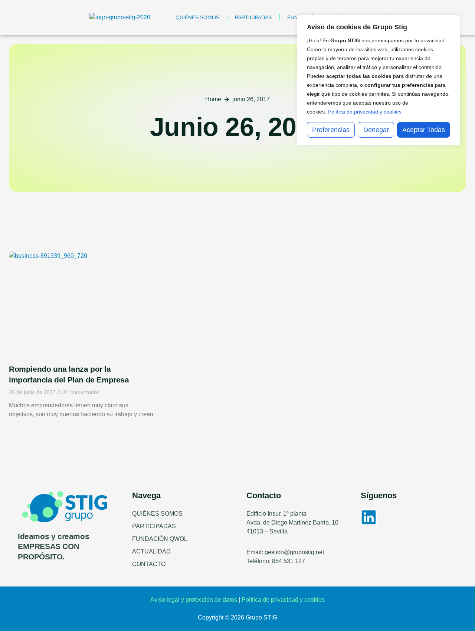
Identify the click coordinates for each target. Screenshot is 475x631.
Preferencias (331, 130)
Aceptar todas (423, 130)
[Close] (452, 21)
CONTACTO (149, 564)
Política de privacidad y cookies (365, 112)
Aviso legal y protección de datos (193, 600)
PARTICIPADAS (253, 17)
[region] (378, 80)
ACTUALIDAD (151, 551)
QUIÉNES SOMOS (197, 17)
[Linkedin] (369, 517)
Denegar (376, 130)
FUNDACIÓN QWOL (159, 539)
